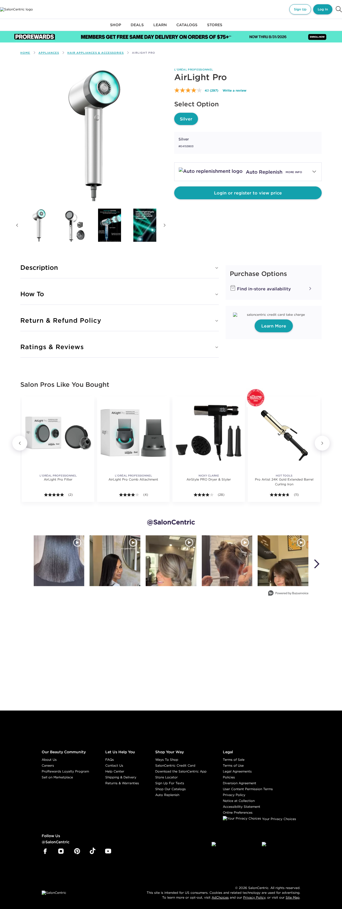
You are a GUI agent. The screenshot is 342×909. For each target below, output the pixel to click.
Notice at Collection (239, 801)
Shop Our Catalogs (170, 789)
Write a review (234, 90)
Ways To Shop (166, 760)
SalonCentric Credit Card (175, 765)
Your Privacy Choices (278, 819)
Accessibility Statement (241, 807)
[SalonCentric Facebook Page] (45, 851)
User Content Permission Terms (248, 789)
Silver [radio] (186, 119)
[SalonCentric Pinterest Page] (77, 851)
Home (25, 52)
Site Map (293, 897)
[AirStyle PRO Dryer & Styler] (208, 433)
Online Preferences (237, 812)
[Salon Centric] (16, 9)
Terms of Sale (233, 760)
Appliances (48, 52)
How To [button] (32, 294)
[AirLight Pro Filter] (58, 433)
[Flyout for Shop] (115, 28)
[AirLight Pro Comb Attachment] (133, 433)
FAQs (109, 760)
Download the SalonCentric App (181, 771)
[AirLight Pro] (39, 225)
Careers (48, 765)
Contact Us (114, 765)
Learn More (273, 326)
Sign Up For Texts (169, 783)
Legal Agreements (237, 771)
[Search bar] (339, 9)
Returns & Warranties (122, 783)
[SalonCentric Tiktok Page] (92, 851)
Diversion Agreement (239, 783)
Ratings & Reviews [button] (52, 347)
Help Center (114, 771)
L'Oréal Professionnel (193, 69)
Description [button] (39, 267)
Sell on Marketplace (57, 777)
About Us (49, 760)
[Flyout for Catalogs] (186, 28)
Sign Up (300, 9)
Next (164, 225)
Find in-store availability (263, 288)
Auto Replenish (167, 795)
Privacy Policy (234, 795)
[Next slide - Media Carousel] (316, 564)
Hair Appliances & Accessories (95, 52)
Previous (17, 225)
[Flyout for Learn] (160, 28)
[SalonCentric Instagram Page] (61, 851)
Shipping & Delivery (120, 777)
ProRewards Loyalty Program (65, 771)
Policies (229, 777)
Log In (323, 9)
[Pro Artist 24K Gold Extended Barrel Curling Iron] (284, 433)
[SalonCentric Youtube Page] (108, 851)
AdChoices (220, 897)
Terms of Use (233, 765)
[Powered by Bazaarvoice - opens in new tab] (288, 593)
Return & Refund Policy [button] (60, 320)
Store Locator (166, 777)
